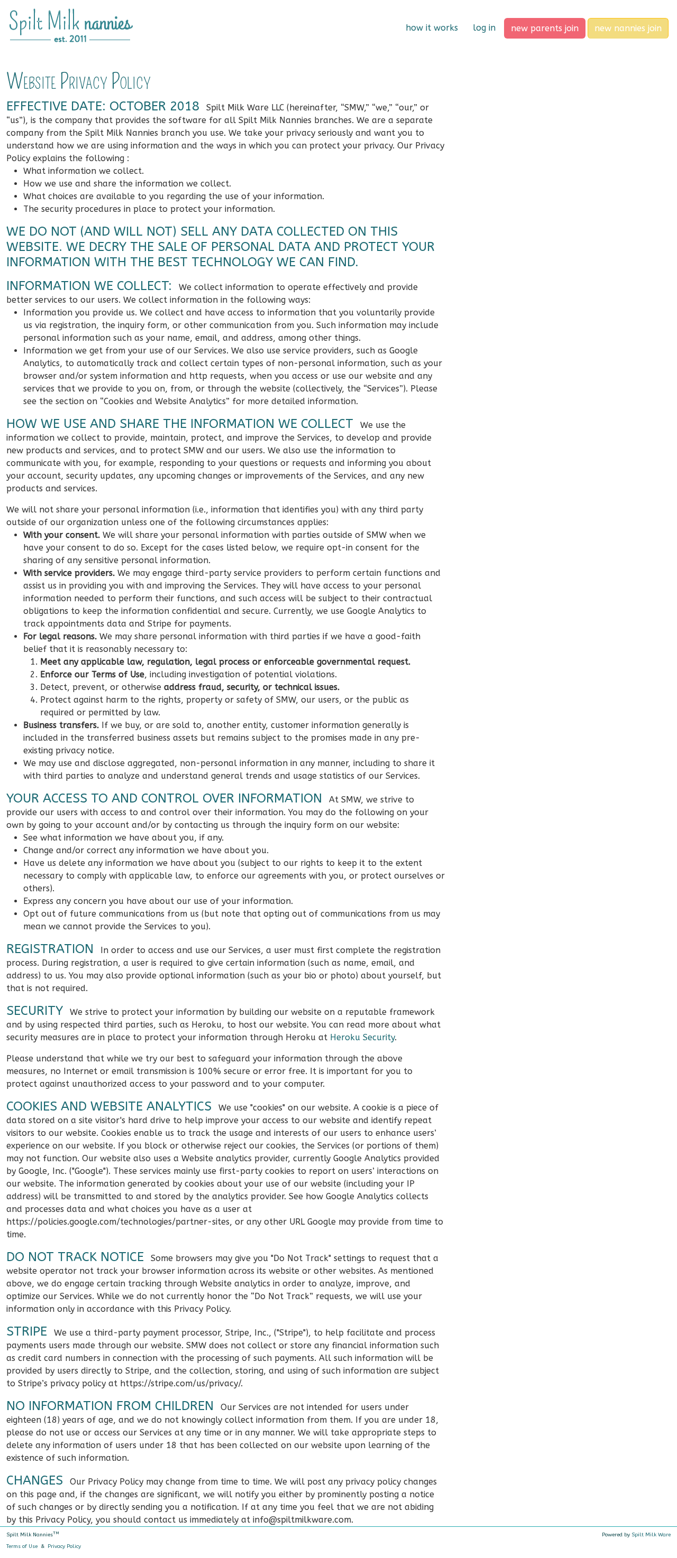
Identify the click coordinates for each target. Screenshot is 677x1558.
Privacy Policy (64, 1546)
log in (484, 28)
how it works (432, 28)
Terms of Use (22, 1546)
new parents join (545, 28)
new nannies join (628, 28)
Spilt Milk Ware (651, 1535)
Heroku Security (362, 1037)
